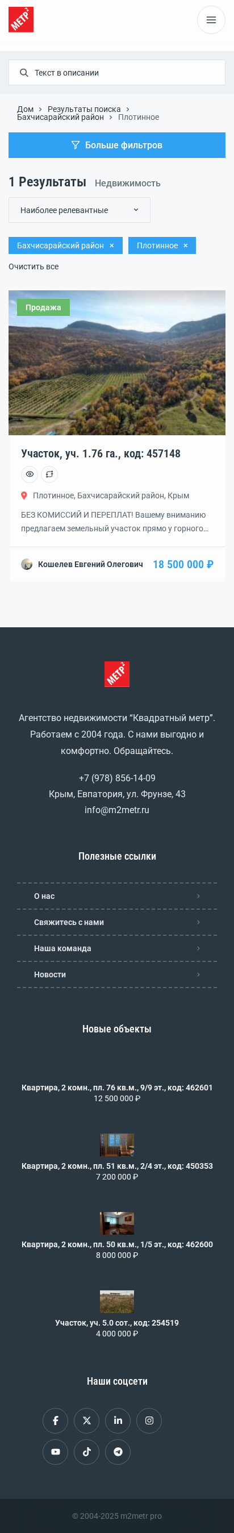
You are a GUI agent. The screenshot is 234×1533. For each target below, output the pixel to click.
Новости (50, 974)
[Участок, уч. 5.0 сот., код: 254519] (117, 1301)
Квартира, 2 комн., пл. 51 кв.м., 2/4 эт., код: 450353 (117, 1166)
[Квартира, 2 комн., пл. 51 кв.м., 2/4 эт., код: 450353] (117, 1145)
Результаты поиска (84, 109)
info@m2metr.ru (117, 810)
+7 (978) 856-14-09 (117, 778)
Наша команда (62, 948)
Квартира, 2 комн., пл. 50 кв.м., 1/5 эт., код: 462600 (117, 1244)
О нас (44, 896)
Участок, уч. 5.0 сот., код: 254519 (117, 1323)
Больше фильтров (123, 145)
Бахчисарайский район (60, 117)
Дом (25, 109)
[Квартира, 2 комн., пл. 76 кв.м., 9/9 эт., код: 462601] (117, 1066)
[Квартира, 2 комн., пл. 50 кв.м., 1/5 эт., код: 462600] (117, 1223)
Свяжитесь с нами (69, 922)
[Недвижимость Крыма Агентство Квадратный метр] (21, 19)
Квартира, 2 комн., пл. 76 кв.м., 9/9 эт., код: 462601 (117, 1088)
